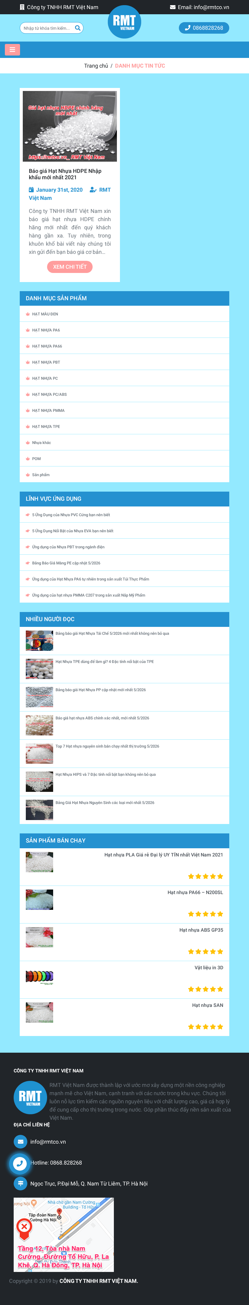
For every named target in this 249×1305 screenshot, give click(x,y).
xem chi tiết (70, 267)
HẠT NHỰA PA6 (46, 330)
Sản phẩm (40, 475)
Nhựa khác (41, 442)
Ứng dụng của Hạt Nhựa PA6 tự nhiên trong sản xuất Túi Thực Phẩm (90, 579)
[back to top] (234, 1168)
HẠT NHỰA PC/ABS (49, 394)
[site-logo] (124, 22)
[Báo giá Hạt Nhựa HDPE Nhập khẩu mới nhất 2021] (70, 126)
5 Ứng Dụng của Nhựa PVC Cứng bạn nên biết (71, 515)
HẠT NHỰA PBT (46, 362)
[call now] (20, 1164)
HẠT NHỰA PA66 (47, 346)
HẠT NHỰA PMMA (48, 410)
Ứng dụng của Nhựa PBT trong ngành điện (68, 547)
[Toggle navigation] (12, 49)
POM (36, 458)
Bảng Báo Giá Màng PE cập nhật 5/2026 (66, 563)
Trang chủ (96, 65)
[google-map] (64, 1234)
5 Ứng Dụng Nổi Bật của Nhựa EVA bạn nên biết (72, 531)
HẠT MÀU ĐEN (45, 314)
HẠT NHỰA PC (45, 378)
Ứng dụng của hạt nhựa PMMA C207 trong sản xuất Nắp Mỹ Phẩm (88, 595)
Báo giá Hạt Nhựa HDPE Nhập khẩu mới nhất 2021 (65, 174)
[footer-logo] (30, 1097)
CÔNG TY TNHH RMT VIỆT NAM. (99, 1281)
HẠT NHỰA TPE (46, 426)
